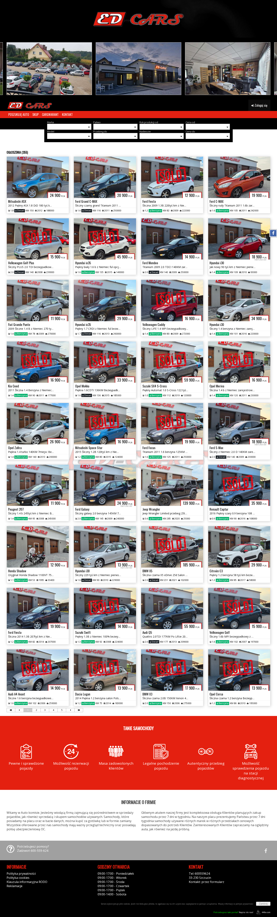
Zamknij (263, 903)
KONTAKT (67, 114)
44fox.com (266, 912)
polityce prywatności (244, 904)
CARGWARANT (50, 114)
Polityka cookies (18, 878)
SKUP (35, 114)
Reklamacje (14, 886)
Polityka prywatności (21, 873)
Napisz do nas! (233, 912)
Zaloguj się (260, 105)
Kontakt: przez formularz (206, 882)
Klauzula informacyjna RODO (27, 882)
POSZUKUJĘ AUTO (18, 114)
